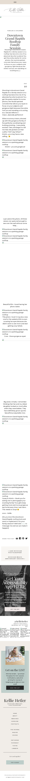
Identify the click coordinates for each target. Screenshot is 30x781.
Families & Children (15, 30)
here (23, 523)
